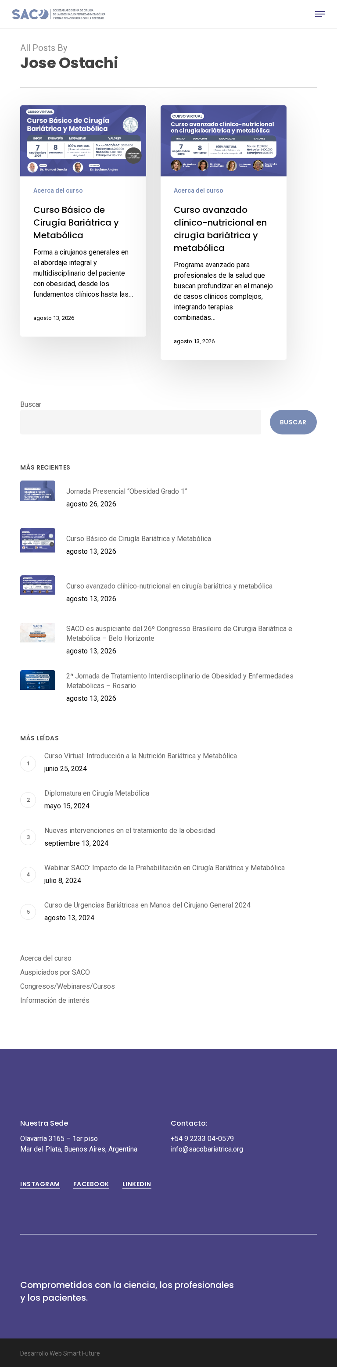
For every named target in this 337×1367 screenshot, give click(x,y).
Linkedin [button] (136, 1184)
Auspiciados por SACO (55, 972)
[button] (320, 14)
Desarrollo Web (41, 1353)
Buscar (30, 404)
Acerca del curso (58, 190)
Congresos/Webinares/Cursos (67, 986)
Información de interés (55, 1000)
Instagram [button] (40, 1184)
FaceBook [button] (91, 1184)
